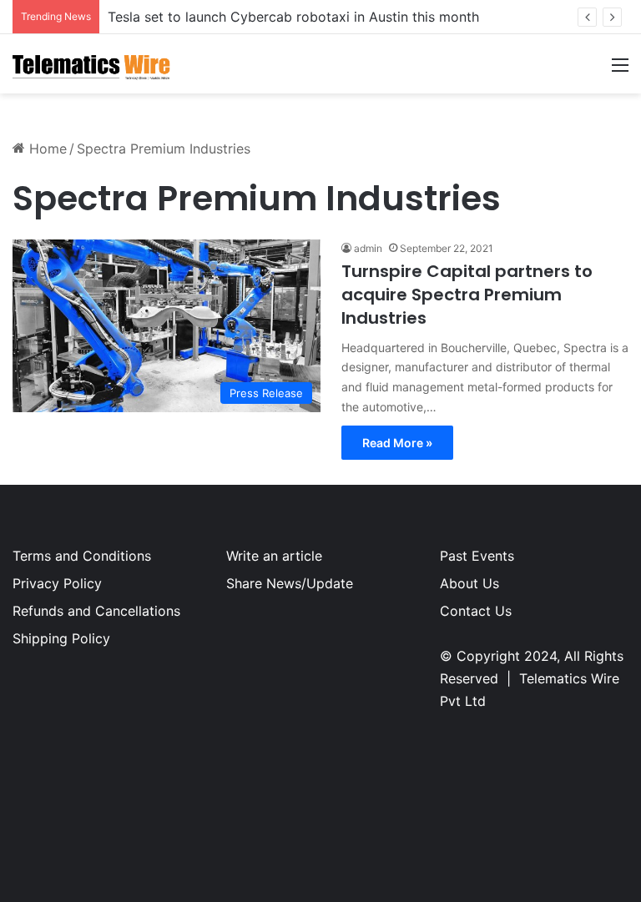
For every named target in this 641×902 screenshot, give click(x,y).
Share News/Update (289, 583)
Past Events (477, 555)
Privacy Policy (57, 583)
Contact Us (476, 610)
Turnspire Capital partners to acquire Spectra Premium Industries (467, 295)
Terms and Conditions (82, 555)
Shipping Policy (61, 638)
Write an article (274, 555)
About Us (469, 583)
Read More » (397, 443)
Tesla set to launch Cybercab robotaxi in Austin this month (293, 16)
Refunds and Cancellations (96, 610)
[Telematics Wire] (92, 64)
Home (46, 148)
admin (368, 248)
